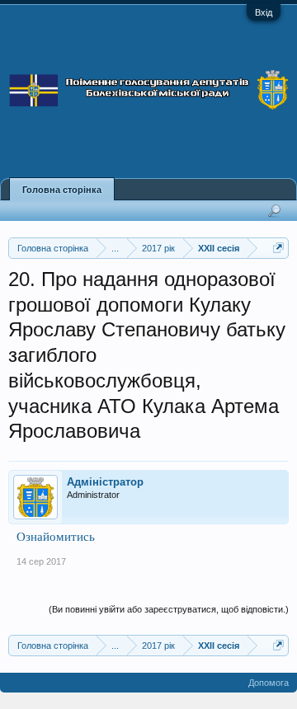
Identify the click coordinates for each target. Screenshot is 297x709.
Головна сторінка (61, 190)
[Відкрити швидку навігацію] (278, 247)
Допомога (268, 683)
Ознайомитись (55, 536)
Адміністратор (105, 482)
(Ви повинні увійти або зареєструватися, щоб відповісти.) (169, 609)
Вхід (263, 12)
